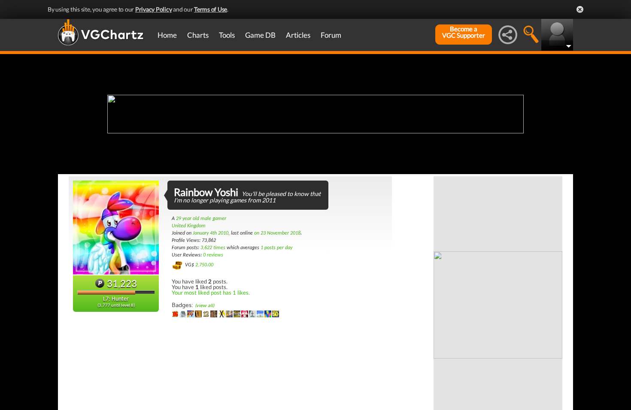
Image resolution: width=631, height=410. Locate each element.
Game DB (260, 34)
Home (167, 34)
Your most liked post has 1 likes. (211, 292)
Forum (331, 34)
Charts (198, 34)
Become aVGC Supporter (463, 32)
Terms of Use (210, 9)
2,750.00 (204, 265)
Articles (298, 34)
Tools (227, 34)
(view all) (204, 305)
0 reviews (213, 255)
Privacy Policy (153, 9)
